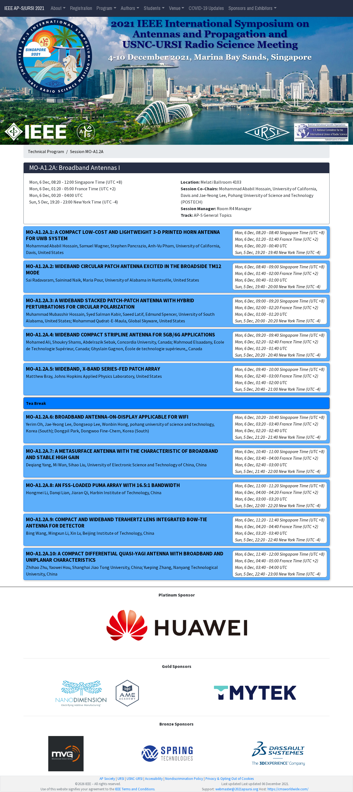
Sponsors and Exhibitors (250, 8)
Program (104, 8)
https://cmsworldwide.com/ (288, 789)
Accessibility (154, 778)
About (56, 8)
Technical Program (46, 151)
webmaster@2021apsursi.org (236, 789)
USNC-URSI (135, 778)
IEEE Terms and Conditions (134, 789)
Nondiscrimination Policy (184, 778)
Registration (81, 8)
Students (152, 8)
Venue (174, 8)
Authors (128, 8)
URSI (120, 778)
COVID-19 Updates (206, 8)
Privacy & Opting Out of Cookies (229, 778)
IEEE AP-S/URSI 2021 (24, 8)
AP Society (107, 778)
